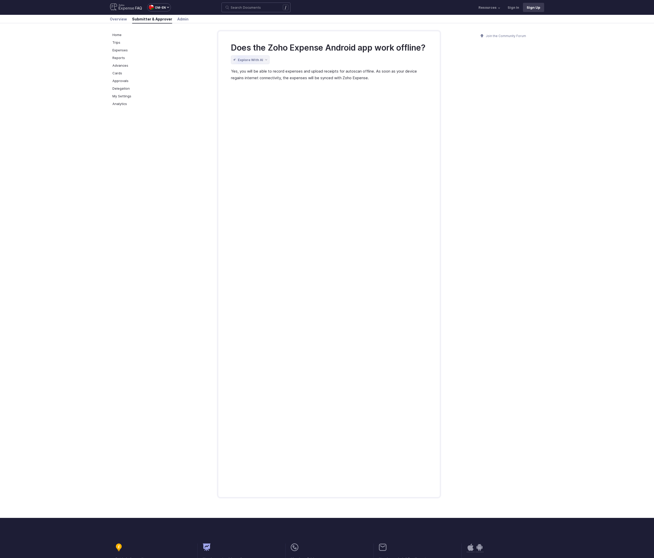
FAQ (138, 8)
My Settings (121, 96)
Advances (120, 65)
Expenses (120, 50)
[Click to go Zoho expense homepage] (122, 7)
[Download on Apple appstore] (479, 550)
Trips (116, 42)
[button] (156, 7)
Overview (118, 19)
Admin (183, 19)
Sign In (513, 7)
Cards (117, 73)
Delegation (121, 88)
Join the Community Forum (505, 36)
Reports (118, 58)
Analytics (119, 104)
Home (117, 35)
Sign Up (533, 7)
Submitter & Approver (152, 19)
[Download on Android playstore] (470, 550)
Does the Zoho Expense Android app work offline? (328, 48)
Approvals (120, 81)
